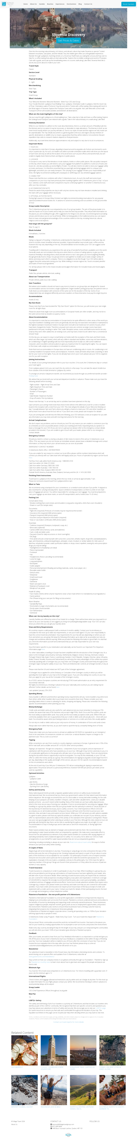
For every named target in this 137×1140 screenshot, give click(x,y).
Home (25, 4)
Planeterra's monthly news (40, 962)
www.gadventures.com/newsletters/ (41, 956)
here (30, 458)
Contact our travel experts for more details (68, 1022)
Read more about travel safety (80, 842)
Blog (80, 4)
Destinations (71, 4)
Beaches (50, 4)
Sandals (42, 4)
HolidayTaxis (33, 376)
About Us (33, 4)
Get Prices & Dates (68, 40)
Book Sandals (128, 4)
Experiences (60, 4)
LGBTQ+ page (101, 1008)
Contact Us (88, 4)
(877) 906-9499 (57, 1126)
